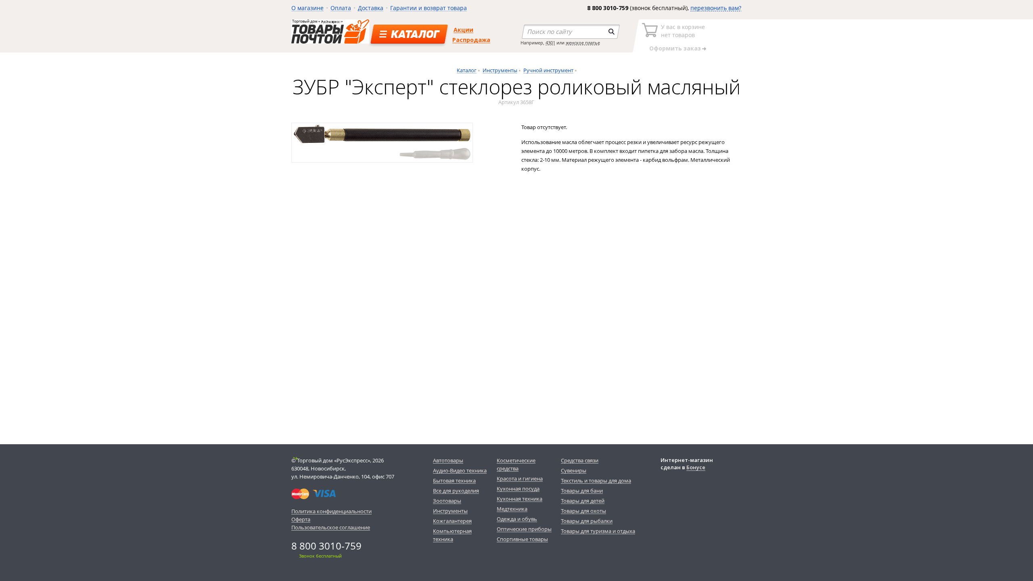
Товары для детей (582, 500)
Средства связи (579, 460)
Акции (463, 29)
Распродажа (471, 40)
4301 (550, 43)
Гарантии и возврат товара (428, 8)
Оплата (340, 8)
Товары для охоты (583, 510)
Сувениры (573, 470)
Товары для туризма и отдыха (598, 531)
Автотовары (448, 460)
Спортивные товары (522, 539)
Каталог (467, 70)
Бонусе (695, 467)
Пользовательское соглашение (330, 527)
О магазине (307, 8)
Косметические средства (516, 464)
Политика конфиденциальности (331, 511)
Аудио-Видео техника (460, 470)
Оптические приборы (524, 529)
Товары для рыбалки (587, 521)
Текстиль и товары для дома (596, 480)
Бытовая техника (454, 480)
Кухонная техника (519, 498)
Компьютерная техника (452, 535)
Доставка (370, 8)
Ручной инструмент (548, 70)
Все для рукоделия (456, 490)
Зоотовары (447, 500)
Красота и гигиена (520, 478)
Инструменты (500, 70)
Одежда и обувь (517, 518)
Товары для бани (582, 490)
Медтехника (512, 508)
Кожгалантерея (452, 521)
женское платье (583, 43)
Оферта (300, 519)
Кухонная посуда (518, 488)
